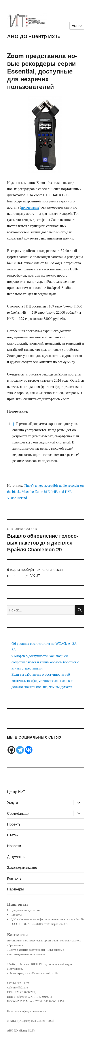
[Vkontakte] (28, 750)
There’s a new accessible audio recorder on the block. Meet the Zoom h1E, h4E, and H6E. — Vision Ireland (45, 491)
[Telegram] (20, 750)
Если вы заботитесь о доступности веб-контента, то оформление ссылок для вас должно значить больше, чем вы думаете (42, 680)
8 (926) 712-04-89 (18, 983)
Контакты (14, 878)
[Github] (11, 750)
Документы (16, 856)
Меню (77, 26)
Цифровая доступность (25, 910)
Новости (14, 845)
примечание (30, 207)
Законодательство (22, 867)
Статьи (13, 834)
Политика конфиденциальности (26, 1011)
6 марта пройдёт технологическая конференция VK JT (35, 572)
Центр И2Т (16, 791)
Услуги (12, 802)
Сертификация (19, 813)
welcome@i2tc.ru (17, 987)
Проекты (14, 824)
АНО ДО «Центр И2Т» (34, 36)
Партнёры (15, 889)
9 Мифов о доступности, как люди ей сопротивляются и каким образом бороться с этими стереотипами (45, 661)
